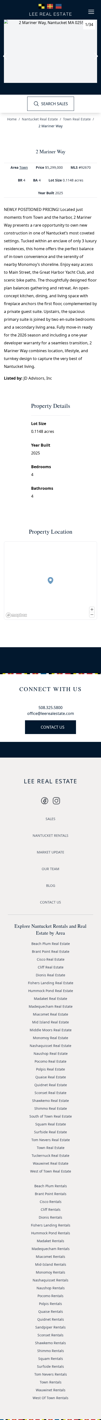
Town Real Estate (77, 119)
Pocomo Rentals (50, 1295)
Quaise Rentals (50, 1311)
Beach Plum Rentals (50, 1186)
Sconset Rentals (50, 1335)
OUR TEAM (50, 868)
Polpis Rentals (50, 1303)
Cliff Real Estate (50, 967)
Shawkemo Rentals (50, 1343)
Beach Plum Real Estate (50, 943)
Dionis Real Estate (50, 975)
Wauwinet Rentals (50, 1390)
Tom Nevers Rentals (50, 1374)
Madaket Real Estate (50, 998)
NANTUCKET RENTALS (50, 835)
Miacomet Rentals (50, 1256)
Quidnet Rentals (50, 1319)
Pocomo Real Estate (50, 1061)
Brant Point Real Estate (50, 951)
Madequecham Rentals (51, 1248)
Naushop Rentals (51, 1288)
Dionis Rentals (50, 1217)
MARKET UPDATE (50, 852)
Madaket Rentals (50, 1241)
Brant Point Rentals (50, 1193)
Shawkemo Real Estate (50, 1100)
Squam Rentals (50, 1358)
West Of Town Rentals (50, 1397)
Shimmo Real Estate (50, 1108)
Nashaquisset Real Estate (50, 1045)
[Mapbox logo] (16, 615)
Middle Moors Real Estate (51, 1030)
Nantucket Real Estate (40, 119)
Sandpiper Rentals (50, 1327)
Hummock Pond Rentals (50, 1233)
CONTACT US (52, 727)
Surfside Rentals (50, 1366)
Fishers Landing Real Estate (50, 983)
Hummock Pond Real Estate (50, 990)
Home (12, 119)
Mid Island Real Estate (50, 1022)
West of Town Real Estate (50, 1171)
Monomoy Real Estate (50, 1037)
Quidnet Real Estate (50, 1085)
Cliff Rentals (51, 1209)
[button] (50, 580)
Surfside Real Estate (50, 1132)
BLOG (50, 885)
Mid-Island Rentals (50, 1264)
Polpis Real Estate (50, 1069)
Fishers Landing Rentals (50, 1225)
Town (23, 167)
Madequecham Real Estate (51, 1006)
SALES (50, 818)
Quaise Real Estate (50, 1077)
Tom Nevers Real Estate (50, 1139)
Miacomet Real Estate (50, 1014)
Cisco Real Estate (50, 959)
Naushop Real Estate (51, 1053)
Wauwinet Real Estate (50, 1163)
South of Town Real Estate (50, 1116)
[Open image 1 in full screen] (50, 51)
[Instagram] (45, 801)
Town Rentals (51, 1382)
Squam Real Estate (50, 1124)
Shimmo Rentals (50, 1350)
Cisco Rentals (51, 1201)
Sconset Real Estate (50, 1092)
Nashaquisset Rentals (50, 1280)
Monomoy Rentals (50, 1272)
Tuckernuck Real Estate (50, 1155)
